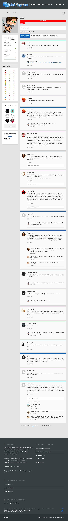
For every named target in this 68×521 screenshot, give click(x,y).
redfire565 (30, 98)
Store (48, 4)
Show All (12, 126)
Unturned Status (9, 488)
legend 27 (30, 214)
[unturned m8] (7, 111)
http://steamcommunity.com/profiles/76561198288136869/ (44, 63)
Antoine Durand (31, 72)
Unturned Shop (8, 491)
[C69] (7, 121)
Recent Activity (35, 35)
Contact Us (45, 517)
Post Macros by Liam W (42, 509)
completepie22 (31, 398)
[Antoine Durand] (7, 116)
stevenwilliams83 (32, 272)
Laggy (29, 43)
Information (53, 35)
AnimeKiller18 (31, 370)
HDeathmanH (31, 384)
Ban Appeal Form (41, 455)
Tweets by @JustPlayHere (11, 503)
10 (46, 425)
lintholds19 (33, 411)
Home (33, 4)
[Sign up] (60, 4)
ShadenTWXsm (31, 323)
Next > (50, 425)
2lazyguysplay (34, 123)
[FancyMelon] (12, 111)
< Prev (28, 425)
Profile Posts (25, 35)
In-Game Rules (8, 484)
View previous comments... (34, 246)
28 (15, 44)
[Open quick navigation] (64, 13)
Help (50, 517)
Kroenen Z (30, 343)
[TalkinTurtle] (12, 116)
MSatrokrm (30, 309)
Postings (45, 35)
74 (15, 105)
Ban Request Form (41, 459)
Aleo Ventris (33, 404)
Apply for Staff (40, 462)
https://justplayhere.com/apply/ (38, 125)
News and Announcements (43, 452)
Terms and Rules (57, 517)
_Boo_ (28, 356)
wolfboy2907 (30, 191)
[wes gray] (12, 121)
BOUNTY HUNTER (32, 133)
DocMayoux (30, 172)
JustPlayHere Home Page (43, 448)
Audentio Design (18, 511)
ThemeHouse (27, 510)
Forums (40, 4)
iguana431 (30, 54)
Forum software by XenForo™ (17, 509)
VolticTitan (30, 154)
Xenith (6, 517)
